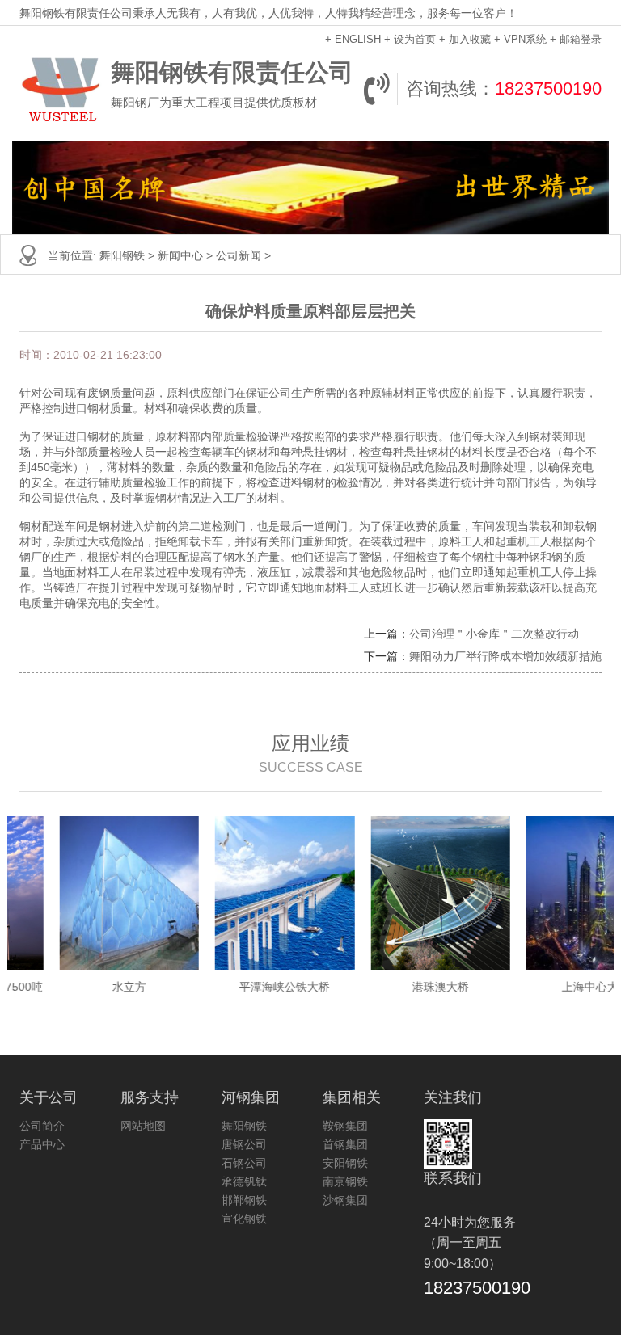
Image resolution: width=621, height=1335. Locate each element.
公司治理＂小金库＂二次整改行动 (494, 633)
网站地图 (143, 1125)
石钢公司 (244, 1162)
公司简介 (42, 1125)
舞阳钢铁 (122, 255)
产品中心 (42, 1144)
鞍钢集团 (345, 1125)
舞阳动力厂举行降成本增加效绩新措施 (505, 656)
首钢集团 (345, 1144)
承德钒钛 (244, 1181)
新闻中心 (180, 255)
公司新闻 (238, 255)
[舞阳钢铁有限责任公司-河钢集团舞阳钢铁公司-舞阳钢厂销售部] (61, 89)
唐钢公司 (244, 1144)
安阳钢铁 (345, 1162)
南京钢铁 (345, 1181)
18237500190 (548, 88)
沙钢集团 (345, 1200)
